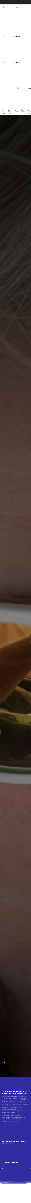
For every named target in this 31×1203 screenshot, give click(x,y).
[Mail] (3, 1068)
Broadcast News (6, 1121)
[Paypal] (5, 1068)
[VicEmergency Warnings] (15, 1153)
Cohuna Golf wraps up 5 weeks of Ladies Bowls (14, 1092)
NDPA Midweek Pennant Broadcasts (14, 1141)
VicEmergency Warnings (10, 1162)
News (3, 1143)
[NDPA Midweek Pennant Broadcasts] (15, 1132)
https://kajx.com (12, 1067)
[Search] (28, 2)
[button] (2, 2)
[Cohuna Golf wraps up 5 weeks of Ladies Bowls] (15, 1080)
